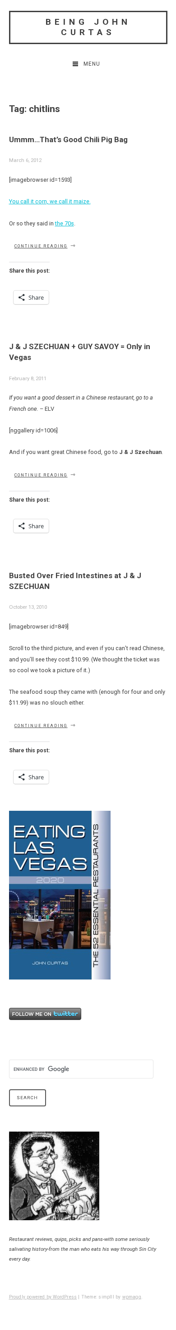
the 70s (64, 223)
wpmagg (131, 1296)
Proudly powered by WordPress (43, 1296)
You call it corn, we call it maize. (50, 201)
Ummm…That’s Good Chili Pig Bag (68, 139)
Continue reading (45, 246)
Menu (91, 64)
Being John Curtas (88, 27)
